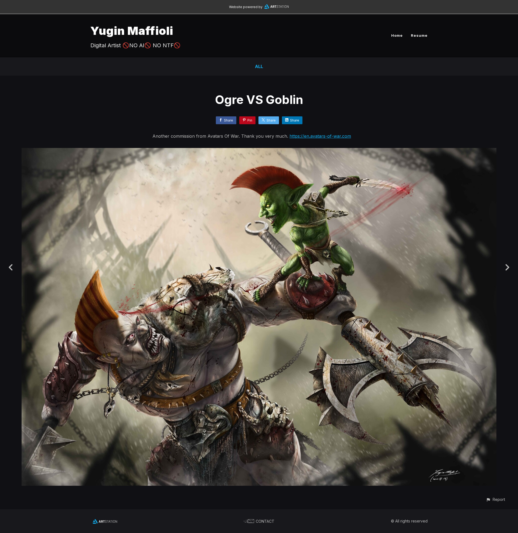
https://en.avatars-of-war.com (320, 136)
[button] (495, 499)
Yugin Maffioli (131, 31)
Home (397, 35)
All (259, 66)
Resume (419, 35)
